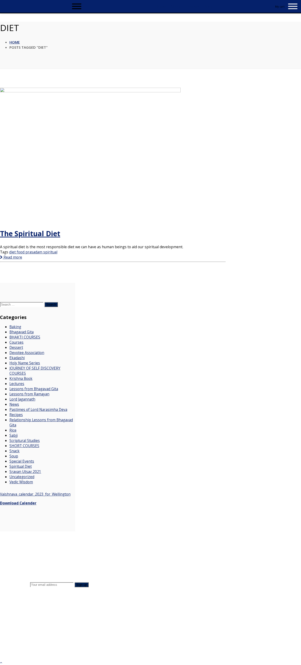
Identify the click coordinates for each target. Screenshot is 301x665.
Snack (14, 450)
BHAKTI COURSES (24, 337)
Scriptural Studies (24, 440)
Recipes (16, 414)
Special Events (21, 461)
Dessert (16, 347)
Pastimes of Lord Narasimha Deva (38, 409)
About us (37, 545)
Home (14, 42)
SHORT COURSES (24, 445)
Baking (15, 326)
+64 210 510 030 (257, 631)
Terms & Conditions (47, 563)
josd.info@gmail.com (253, 636)
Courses (16, 342)
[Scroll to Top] (1, 662)
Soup (13, 456)
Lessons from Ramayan (29, 394)
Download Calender (18, 503)
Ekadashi (17, 357)
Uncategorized (21, 476)
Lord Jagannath (22, 399)
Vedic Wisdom (21, 481)
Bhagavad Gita (21, 331)
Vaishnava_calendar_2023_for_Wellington (35, 494)
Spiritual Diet (20, 466)
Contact (36, 554)
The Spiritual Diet (30, 233)
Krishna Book (20, 378)
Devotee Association (26, 352)
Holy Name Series (24, 363)
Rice (12, 430)
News (14, 404)
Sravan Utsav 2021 (25, 471)
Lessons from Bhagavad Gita (33, 388)
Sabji (13, 435)
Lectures (16, 383)
